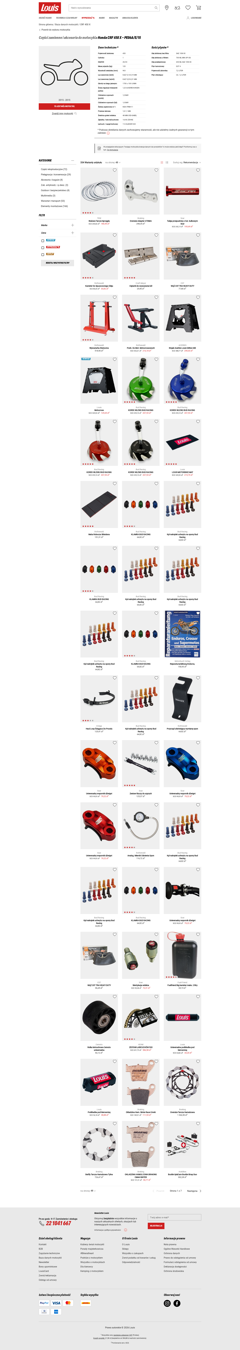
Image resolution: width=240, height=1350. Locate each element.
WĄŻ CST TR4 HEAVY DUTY (182, 286)
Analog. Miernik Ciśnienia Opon (141, 855)
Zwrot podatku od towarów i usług (139, 1257)
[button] (156, 8)
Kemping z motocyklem (91, 1271)
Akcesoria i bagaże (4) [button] (52, 180)
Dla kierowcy (86, 1266)
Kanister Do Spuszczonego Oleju (99, 286)
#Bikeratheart (87, 1253)
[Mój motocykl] (177, 8)
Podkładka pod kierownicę (99, 1112)
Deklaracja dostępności (175, 1266)
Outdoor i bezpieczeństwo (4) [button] (55, 190)
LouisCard (44, 1271)
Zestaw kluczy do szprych (141, 793)
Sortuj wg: (178, 162)
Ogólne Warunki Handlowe (177, 1249)
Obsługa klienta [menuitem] (130, 18)
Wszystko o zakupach (132, 1253)
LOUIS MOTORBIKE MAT (182, 472)
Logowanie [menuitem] (196, 18)
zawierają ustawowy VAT (122, 1335)
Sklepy (125, 1249)
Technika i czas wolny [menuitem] (66, 18)
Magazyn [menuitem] (113, 18)
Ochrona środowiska (174, 1271)
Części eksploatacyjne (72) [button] (54, 169)
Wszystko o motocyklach (92, 1262)
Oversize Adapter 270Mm (141, 221)
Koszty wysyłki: (99, 1338)
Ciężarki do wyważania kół (140, 286)
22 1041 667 (58, 1223)
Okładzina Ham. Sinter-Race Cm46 (141, 1112)
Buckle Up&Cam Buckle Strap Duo (182, 1174)
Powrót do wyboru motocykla (55, 29)
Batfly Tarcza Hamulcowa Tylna (99, 1174)
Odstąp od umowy (48, 1280)
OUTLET (50, 254)
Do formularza (112, 150)
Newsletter (44, 1262)
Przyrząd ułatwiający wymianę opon (182, 729)
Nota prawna (170, 1244)
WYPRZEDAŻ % (53, 247)
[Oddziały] (167, 8)
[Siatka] (162, 162)
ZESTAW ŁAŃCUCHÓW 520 (140, 1047)
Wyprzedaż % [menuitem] (88, 18)
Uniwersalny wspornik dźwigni (99, 793)
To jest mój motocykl (64, 106)
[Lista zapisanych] (188, 8)
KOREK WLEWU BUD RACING (140, 410)
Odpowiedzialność (131, 1262)
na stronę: (110, 162)
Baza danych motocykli (50, 1257)
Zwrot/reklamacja (47, 1275)
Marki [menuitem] (102, 18)
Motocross (99, 410)
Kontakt (42, 1244)
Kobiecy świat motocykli (92, 1244)
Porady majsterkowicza (91, 1249)
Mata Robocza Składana (99, 534)
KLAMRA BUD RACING (141, 534)
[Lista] (167, 162)
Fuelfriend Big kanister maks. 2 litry (183, 985)
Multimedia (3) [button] (48, 195)
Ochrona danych (172, 1253)
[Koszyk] (198, 8)
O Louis (126, 1244)
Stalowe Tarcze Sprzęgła (99, 221)
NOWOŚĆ (51, 240)
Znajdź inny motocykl (62, 113)
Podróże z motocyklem (91, 1257)
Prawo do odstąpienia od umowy (180, 1257)
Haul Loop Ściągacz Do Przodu (99, 729)
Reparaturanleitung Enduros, (182, 664)
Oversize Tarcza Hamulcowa (182, 1112)
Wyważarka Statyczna (99, 348)
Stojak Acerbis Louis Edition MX (182, 348)
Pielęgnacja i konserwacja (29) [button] (56, 174)
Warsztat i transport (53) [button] (53, 201)
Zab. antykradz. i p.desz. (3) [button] (54, 185)
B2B (41, 1249)
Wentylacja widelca (141, 985)
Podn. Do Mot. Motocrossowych (141, 348)
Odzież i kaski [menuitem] (45, 18)
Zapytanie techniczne (49, 1253)
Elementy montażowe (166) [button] (54, 206)
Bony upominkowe (48, 1266)
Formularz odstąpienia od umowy (180, 1262)
